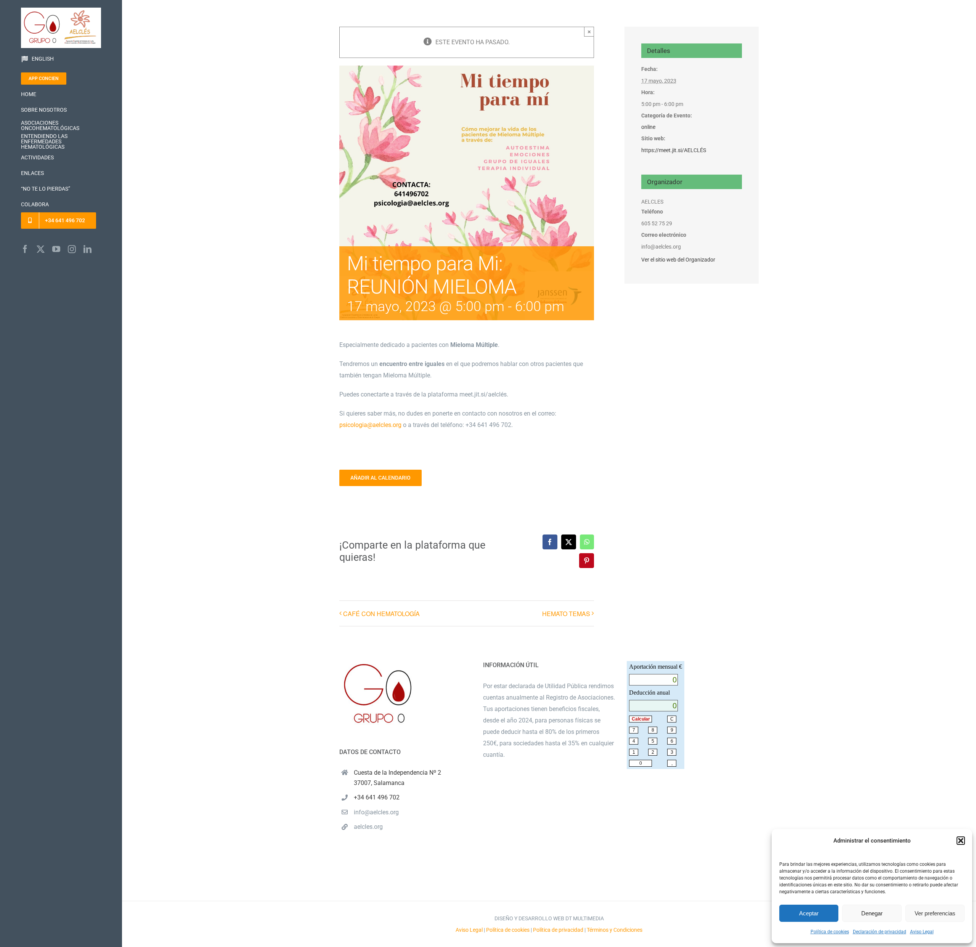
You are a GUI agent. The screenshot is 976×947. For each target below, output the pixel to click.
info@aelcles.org (376, 812)
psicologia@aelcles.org (370, 425)
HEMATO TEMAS (566, 613)
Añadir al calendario (380, 478)
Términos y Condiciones (614, 930)
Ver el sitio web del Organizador (678, 260)
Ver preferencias (935, 913)
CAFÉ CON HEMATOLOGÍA (381, 613)
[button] (961, 840)
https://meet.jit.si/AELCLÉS (673, 150)
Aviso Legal (922, 931)
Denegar (872, 913)
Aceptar (809, 913)
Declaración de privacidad (879, 931)
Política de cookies (830, 931)
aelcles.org (368, 826)
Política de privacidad (558, 930)
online (648, 127)
